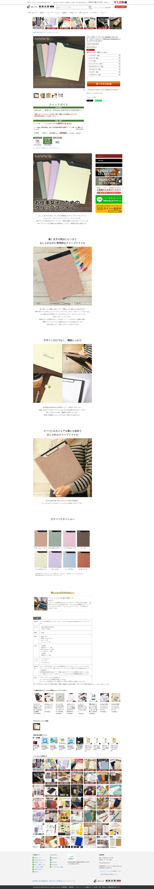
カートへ (100, 156)
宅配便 (37, 133)
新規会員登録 (108, 7)
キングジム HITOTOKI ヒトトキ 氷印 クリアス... (45, 747)
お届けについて (38, 862)
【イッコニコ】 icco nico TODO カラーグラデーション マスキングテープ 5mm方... (60, 708)
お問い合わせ (38, 869)
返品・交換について (39, 864)
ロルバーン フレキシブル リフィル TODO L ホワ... (96, 747)
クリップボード (47, 32)
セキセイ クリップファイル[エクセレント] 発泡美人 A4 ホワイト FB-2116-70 (71, 708)
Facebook (54, 864)
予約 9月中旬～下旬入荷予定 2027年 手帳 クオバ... (79, 747)
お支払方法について (39, 860)
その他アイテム (73, 12)
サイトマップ (71, 881)
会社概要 (34, 881)
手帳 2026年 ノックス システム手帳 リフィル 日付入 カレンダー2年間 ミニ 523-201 (93, 708)
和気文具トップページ (107, 881)
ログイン (96, 7)
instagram (54, 857)
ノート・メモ (49, 12)
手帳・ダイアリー (33, 12)
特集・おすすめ (83, 12)
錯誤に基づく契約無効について (58, 881)
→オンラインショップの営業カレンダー (110, 871)
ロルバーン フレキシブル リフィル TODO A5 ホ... (105, 747)
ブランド (102, 12)
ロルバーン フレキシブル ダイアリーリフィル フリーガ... (88, 748)
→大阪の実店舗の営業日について (108, 874)
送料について (38, 857)
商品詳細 (100, 160)
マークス (55, 32)
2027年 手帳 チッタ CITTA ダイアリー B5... (36, 747)
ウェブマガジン (94, 12)
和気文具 (40, 6)
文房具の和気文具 (37, 32)
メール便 (37, 123)
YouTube (54, 862)
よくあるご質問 (38, 867)
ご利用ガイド (106, 2)
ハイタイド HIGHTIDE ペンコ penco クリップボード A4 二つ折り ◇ (82, 708)
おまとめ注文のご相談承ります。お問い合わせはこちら (46, 148)
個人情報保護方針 (43, 881)
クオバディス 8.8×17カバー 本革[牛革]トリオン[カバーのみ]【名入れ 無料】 (37, 708)
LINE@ (36, 871)
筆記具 (42, 12)
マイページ (101, 7)
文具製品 (64, 12)
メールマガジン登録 (57, 867)
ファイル (57, 12)
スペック (100, 165)
